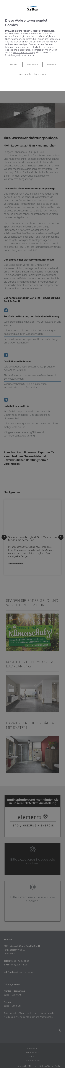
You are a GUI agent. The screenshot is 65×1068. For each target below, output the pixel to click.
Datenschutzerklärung (24, 52)
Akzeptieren (51, 64)
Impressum (40, 74)
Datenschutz (24, 74)
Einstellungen (32, 64)
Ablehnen (13, 64)
